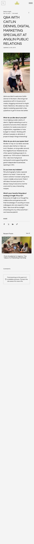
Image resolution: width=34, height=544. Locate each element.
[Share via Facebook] (4, 224)
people (5, 218)
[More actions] (29, 12)
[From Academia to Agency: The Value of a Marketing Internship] (16, 245)
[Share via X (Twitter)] (8, 224)
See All (28, 233)
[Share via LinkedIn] (13, 224)
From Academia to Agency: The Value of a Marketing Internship (15, 257)
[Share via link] (17, 224)
